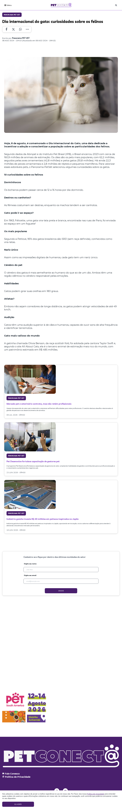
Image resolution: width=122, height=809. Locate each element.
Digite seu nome (30, 564)
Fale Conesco (12, 773)
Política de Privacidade (17, 777)
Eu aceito (18, 804)
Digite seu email (30, 575)
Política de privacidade (95, 794)
